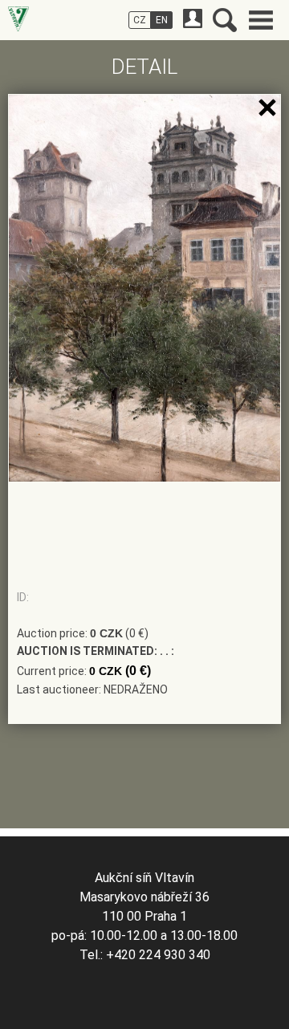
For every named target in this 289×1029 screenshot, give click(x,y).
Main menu (261, 20)
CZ (139, 20)
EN (162, 20)
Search (225, 20)
